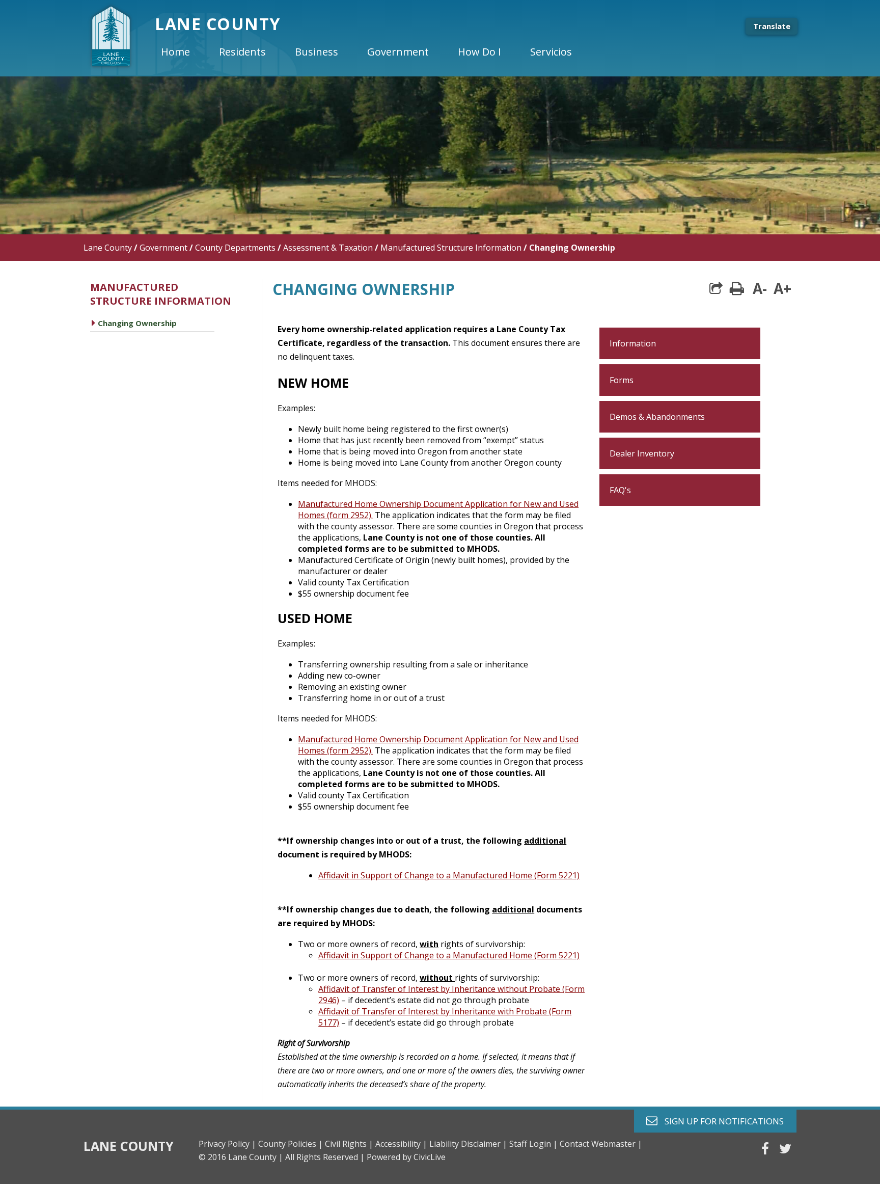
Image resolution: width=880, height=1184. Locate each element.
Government (163, 247)
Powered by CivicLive (406, 1157)
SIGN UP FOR (720, 1120)
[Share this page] (716, 288)
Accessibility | (401, 1143)
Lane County (108, 247)
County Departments (235, 247)
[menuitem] (184, 52)
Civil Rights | (349, 1143)
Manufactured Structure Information (450, 247)
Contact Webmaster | (601, 1143)
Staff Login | (533, 1143)
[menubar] (375, 52)
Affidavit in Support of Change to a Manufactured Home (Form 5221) (449, 875)
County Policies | (290, 1143)
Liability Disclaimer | (468, 1143)
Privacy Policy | (227, 1143)
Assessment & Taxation (328, 247)
